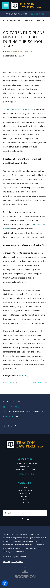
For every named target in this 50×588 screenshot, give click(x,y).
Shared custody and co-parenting (18, 109)
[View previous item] (4, 426)
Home (25, 487)
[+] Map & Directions (25, 474)
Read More (9, 416)
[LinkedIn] (28, 519)
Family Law (25, 493)
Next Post (38, 383)
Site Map (6, 562)
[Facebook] (22, 519)
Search (8, 513)
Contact (25, 503)
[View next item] (15, 426)
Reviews (25, 496)
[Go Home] (5, 20)
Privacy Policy (17, 562)
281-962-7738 (36, 14)
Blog (25, 499)
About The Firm (25, 490)
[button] (5, 583)
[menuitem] (25, 487)
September (15, 20)
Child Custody (21, 375)
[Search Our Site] (44, 513)
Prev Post (8, 383)
